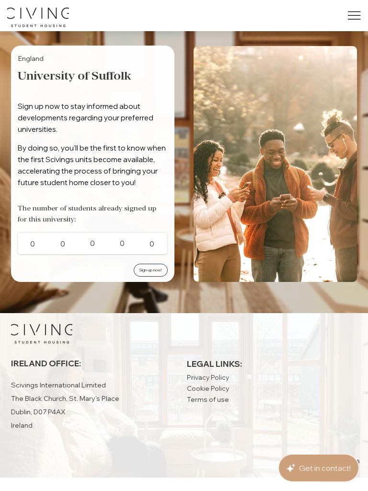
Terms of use (208, 399)
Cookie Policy (208, 388)
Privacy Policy (208, 377)
